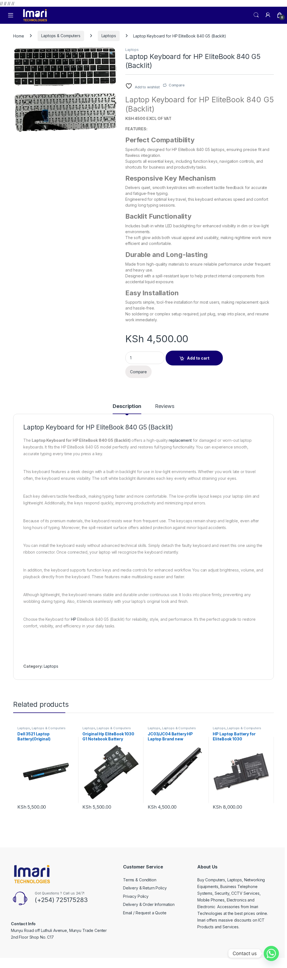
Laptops (108, 35)
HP (73, 619)
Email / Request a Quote (144, 912)
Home (18, 35)
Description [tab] (127, 406)
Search (256, 15)
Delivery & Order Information (149, 904)
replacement (180, 440)
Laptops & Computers (60, 35)
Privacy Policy (136, 896)
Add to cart (198, 358)
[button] (111, 53)
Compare (177, 85)
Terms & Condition (139, 879)
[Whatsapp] (271, 953)
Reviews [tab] (164, 406)
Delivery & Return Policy (145, 888)
